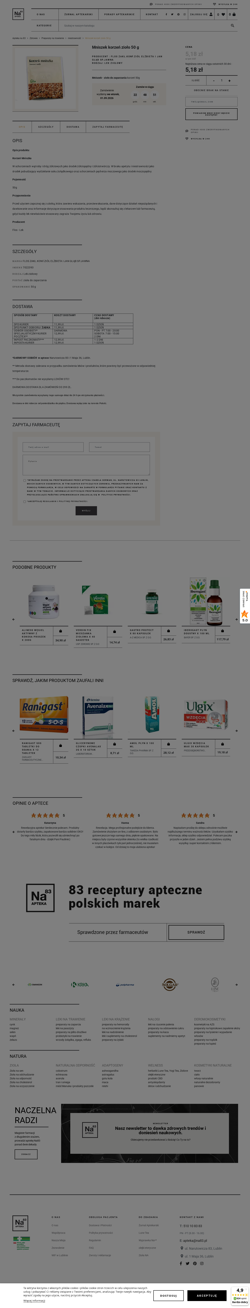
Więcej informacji (34, 1300)
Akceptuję (207, 1295)
